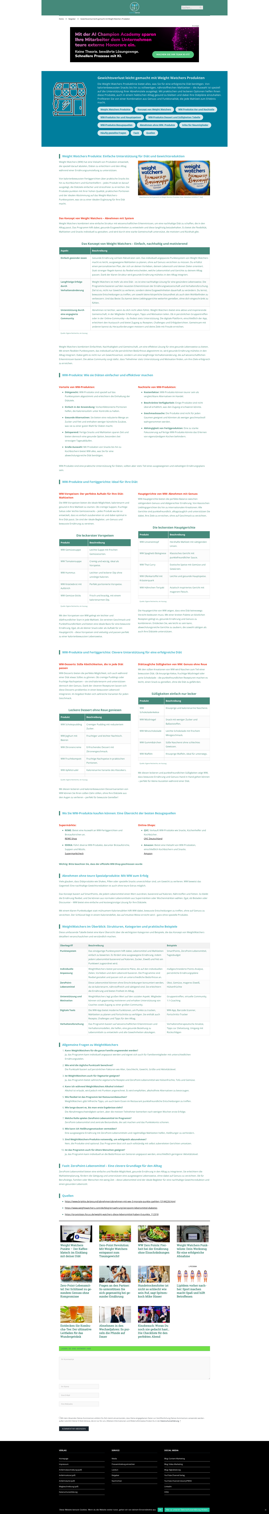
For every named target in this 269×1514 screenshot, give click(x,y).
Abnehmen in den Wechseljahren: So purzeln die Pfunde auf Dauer (114, 1331)
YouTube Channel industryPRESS (178, 1481)
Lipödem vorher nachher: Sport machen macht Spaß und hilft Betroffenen (192, 1291)
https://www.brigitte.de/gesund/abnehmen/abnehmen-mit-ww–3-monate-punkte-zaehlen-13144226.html (120, 1201)
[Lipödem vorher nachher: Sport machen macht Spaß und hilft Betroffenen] (193, 1274)
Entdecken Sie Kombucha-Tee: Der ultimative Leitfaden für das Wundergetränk (75, 1331)
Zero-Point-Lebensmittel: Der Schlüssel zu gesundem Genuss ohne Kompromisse (76, 1291)
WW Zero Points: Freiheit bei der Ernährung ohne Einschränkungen (153, 1248)
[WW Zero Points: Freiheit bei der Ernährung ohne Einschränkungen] (154, 1233)
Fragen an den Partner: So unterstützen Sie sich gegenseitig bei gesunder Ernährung (115, 1291)
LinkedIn (168, 1486)
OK (160, 1510)
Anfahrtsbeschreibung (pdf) (70, 1470)
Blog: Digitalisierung (172, 1470)
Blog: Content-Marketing (174, 1458)
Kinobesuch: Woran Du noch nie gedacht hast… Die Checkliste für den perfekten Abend (153, 1331)
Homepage (63, 1458)
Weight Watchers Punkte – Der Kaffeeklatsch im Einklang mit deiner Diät (74, 1250)
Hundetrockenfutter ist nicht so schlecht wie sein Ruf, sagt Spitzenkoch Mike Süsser (153, 1291)
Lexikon (115, 1470)
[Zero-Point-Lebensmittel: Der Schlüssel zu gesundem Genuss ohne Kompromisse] (76, 1274)
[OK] (265, 1509)
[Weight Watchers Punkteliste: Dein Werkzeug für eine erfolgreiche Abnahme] (193, 1233)
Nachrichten (117, 1481)
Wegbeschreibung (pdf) (68, 1486)
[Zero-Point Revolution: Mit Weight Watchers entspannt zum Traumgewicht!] (115, 1233)
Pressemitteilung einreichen (123, 1464)
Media (114, 1458)
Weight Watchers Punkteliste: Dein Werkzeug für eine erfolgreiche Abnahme (192, 1250)
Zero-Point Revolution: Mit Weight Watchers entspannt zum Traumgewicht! (114, 1250)
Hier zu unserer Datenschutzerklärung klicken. (187, 1510)
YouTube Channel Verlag (174, 1475)
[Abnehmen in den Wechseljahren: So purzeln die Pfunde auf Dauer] (115, 1314)
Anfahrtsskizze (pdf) (67, 1475)
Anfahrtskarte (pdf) (67, 1481)
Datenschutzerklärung (169, 1421)
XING (166, 1492)
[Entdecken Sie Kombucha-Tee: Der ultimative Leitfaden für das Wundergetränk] (76, 1314)
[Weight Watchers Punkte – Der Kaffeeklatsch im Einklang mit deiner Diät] (76, 1233)
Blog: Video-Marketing (173, 1464)
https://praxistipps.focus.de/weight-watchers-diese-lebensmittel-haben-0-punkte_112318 (111, 1214)
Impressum (64, 1464)
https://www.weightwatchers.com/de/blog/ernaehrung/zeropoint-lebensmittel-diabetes (111, 1207)
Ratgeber (115, 1475)
